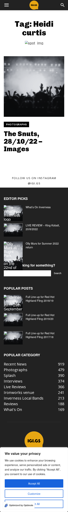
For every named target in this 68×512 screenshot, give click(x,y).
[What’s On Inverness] (13, 213)
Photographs (16, 124)
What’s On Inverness (38, 207)
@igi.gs (34, 183)
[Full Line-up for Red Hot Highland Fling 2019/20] (13, 319)
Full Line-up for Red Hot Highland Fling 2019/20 (40, 317)
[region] (34, 479)
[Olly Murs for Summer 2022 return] (13, 257)
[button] (6, 5)
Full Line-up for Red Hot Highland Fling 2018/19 (40, 298)
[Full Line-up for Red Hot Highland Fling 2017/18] (13, 337)
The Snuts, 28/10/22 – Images (23, 141)
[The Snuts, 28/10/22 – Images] (34, 86)
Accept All (34, 483)
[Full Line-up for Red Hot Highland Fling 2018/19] (13, 303)
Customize (34, 494)
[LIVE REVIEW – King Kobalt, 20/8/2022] (13, 230)
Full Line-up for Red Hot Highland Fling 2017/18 (40, 335)
